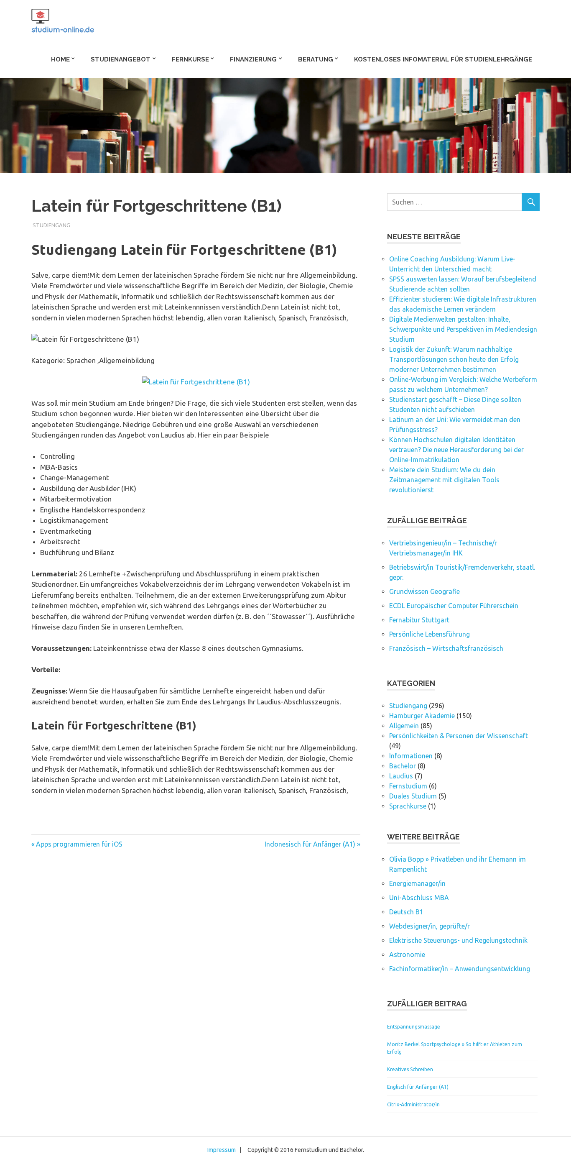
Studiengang (51, 225)
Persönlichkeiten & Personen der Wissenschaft (458, 736)
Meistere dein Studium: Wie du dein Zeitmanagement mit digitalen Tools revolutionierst (444, 480)
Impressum (221, 1149)
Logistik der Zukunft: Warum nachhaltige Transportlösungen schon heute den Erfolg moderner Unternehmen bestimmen (454, 359)
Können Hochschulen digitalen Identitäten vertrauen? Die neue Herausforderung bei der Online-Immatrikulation (456, 449)
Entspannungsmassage (413, 1026)
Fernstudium (408, 786)
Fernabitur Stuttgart (419, 620)
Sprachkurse (407, 806)
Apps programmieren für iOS (79, 844)
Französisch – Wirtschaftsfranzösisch (446, 648)
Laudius (401, 776)
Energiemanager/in (417, 883)
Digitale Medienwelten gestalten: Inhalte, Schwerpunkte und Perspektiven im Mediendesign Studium (463, 329)
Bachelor (402, 766)
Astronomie (407, 954)
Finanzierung (253, 59)
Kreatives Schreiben (410, 1069)
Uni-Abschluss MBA (419, 897)
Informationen (411, 756)
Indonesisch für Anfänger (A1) (310, 844)
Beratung (315, 59)
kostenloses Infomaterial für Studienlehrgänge (443, 59)
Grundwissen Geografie (424, 591)
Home (60, 59)
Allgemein (404, 725)
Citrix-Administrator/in (413, 1104)
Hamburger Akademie (422, 715)
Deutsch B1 (406, 912)
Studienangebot (120, 59)
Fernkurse (190, 59)
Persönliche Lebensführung (429, 634)
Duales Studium (413, 796)
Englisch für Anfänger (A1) (418, 1087)
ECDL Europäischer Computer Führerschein (453, 605)
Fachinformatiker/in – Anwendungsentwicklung (459, 968)
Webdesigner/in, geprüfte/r (429, 926)
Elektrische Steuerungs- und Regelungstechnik (458, 940)
